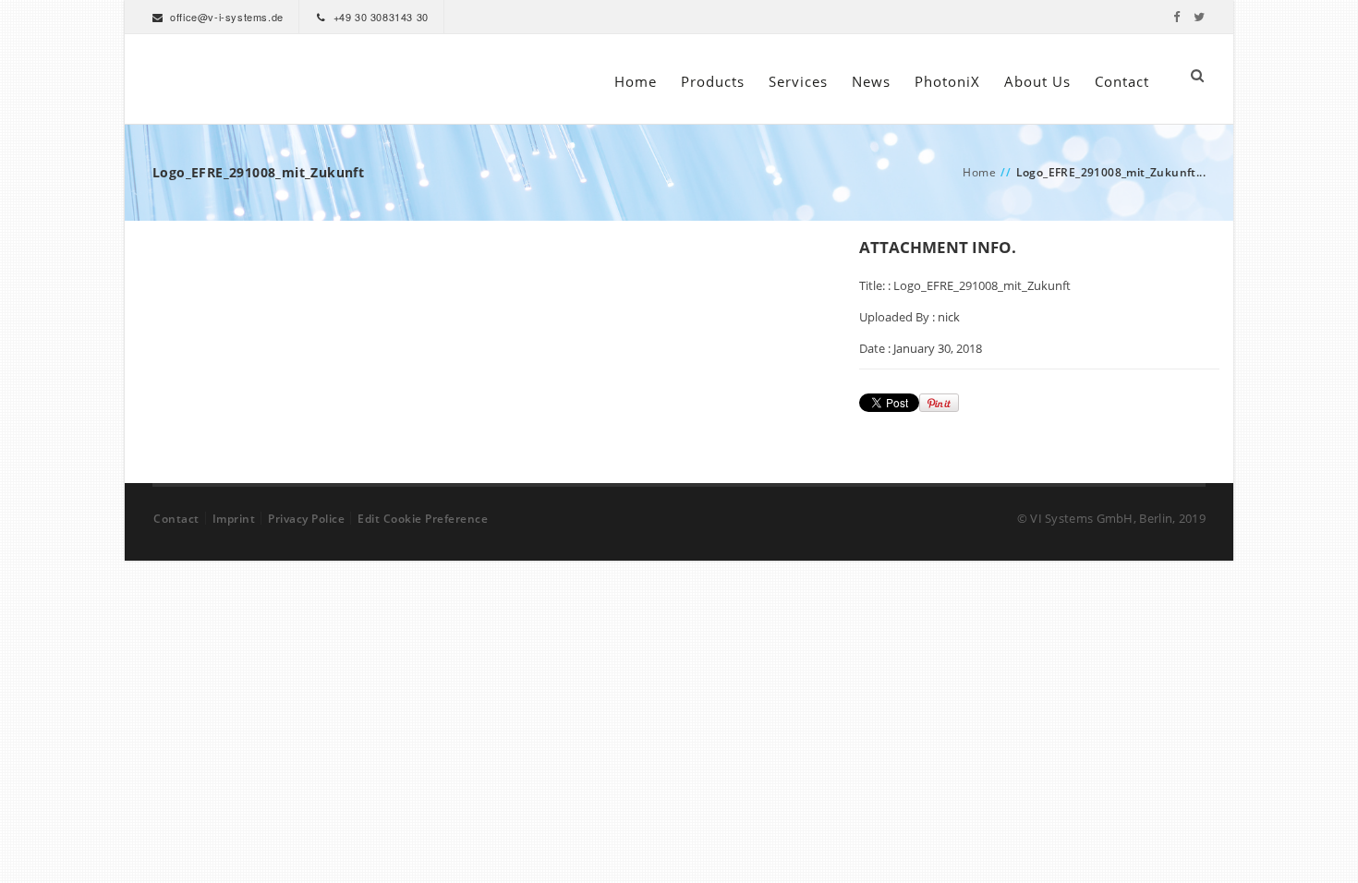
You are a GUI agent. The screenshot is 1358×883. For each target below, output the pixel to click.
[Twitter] (1200, 16)
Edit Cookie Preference (423, 518)
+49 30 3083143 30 (381, 16)
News (871, 81)
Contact (1122, 81)
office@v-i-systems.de (227, 16)
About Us (1037, 81)
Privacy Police (306, 518)
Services (798, 81)
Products (713, 81)
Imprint (234, 518)
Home (635, 81)
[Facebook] (1177, 16)
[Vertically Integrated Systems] (188, 79)
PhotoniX (947, 81)
